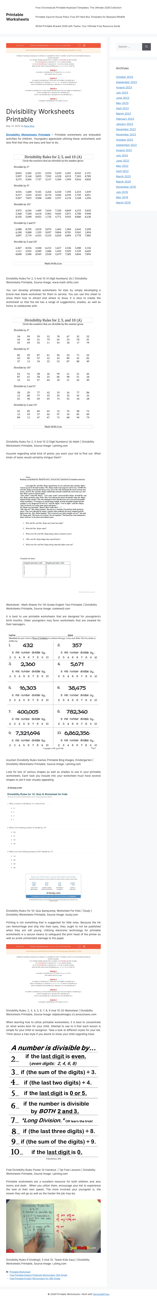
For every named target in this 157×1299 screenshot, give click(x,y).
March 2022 (123, 176)
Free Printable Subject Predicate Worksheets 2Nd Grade (38, 1275)
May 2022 (122, 165)
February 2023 (125, 118)
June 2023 (122, 97)
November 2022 (126, 134)
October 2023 (124, 77)
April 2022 (122, 171)
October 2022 (124, 139)
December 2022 (126, 129)
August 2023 (124, 87)
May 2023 (122, 103)
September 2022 (126, 145)
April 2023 (122, 108)
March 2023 (123, 113)
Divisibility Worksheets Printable (28, 134)
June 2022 (122, 160)
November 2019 (126, 186)
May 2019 (122, 197)
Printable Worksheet (20, 1272)
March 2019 (123, 202)
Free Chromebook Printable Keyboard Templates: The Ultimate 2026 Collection (79, 7)
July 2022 (122, 155)
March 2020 (123, 181)
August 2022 (124, 150)
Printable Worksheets (17, 17)
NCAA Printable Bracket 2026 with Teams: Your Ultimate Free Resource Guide (78, 26)
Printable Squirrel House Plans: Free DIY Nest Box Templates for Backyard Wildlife (80, 16)
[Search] (146, 46)
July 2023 (122, 92)
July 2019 (122, 192)
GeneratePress (101, 1294)
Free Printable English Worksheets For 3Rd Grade (35, 1278)
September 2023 (126, 82)
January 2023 (124, 124)
